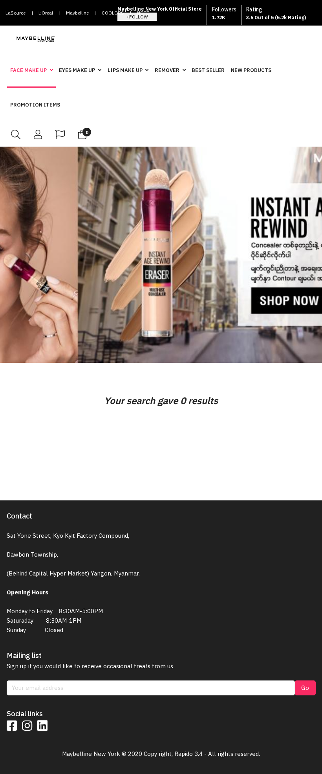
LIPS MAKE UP (125, 70)
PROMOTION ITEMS (35, 104)
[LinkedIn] (42, 726)
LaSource (15, 13)
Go (305, 687)
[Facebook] (12, 726)
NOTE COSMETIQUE (152, 15)
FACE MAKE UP (28, 70)
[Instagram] (27, 726)
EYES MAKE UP (77, 70)
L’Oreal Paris (45, 15)
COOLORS (113, 13)
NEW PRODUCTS (251, 70)
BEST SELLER (208, 70)
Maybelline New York (77, 15)
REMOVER (167, 70)
